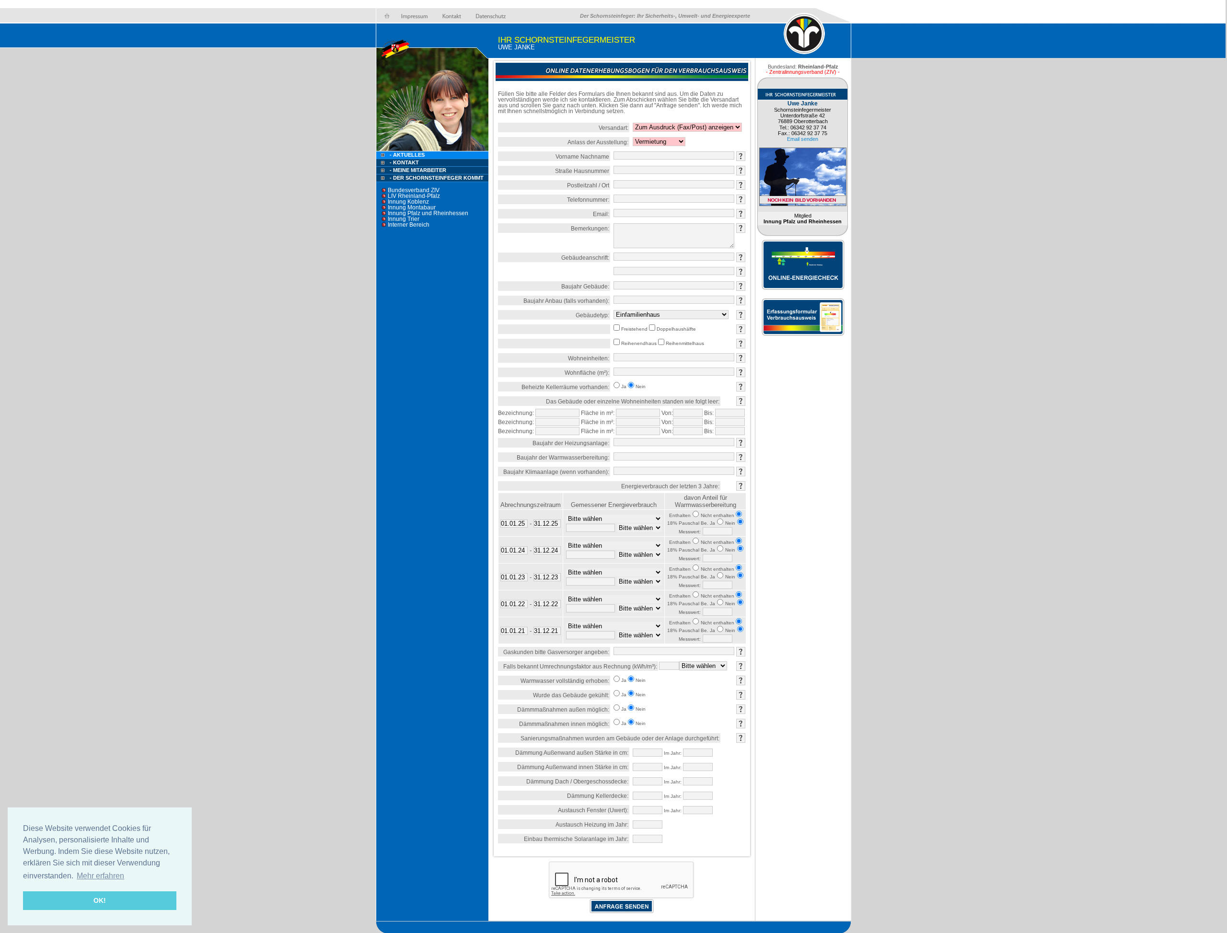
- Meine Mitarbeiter (418, 170)
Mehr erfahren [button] (100, 876)
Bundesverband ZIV (414, 190)
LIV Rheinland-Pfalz (414, 196)
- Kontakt (403, 162)
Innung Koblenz (408, 201)
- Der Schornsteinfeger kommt (437, 178)
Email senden (802, 139)
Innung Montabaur (412, 207)
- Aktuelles (406, 155)
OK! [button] (99, 900)
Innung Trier (403, 219)
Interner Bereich (408, 224)
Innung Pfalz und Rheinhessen (428, 213)
